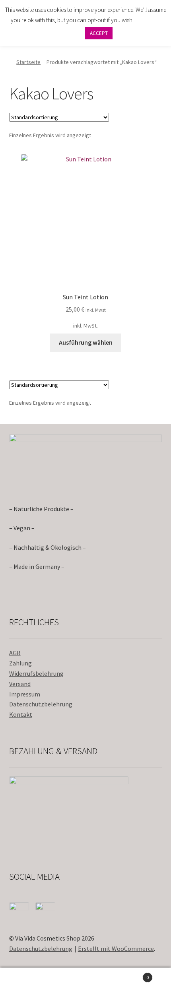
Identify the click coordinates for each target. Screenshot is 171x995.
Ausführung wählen (86, 342)
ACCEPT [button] (99, 33)
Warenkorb (131, 974)
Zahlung (20, 663)
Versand (20, 684)
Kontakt (20, 714)
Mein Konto (28, 981)
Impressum (24, 694)
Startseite (28, 62)
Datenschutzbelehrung (40, 704)
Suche (85, 981)
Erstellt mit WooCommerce (116, 948)
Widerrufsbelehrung (36, 673)
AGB (15, 653)
